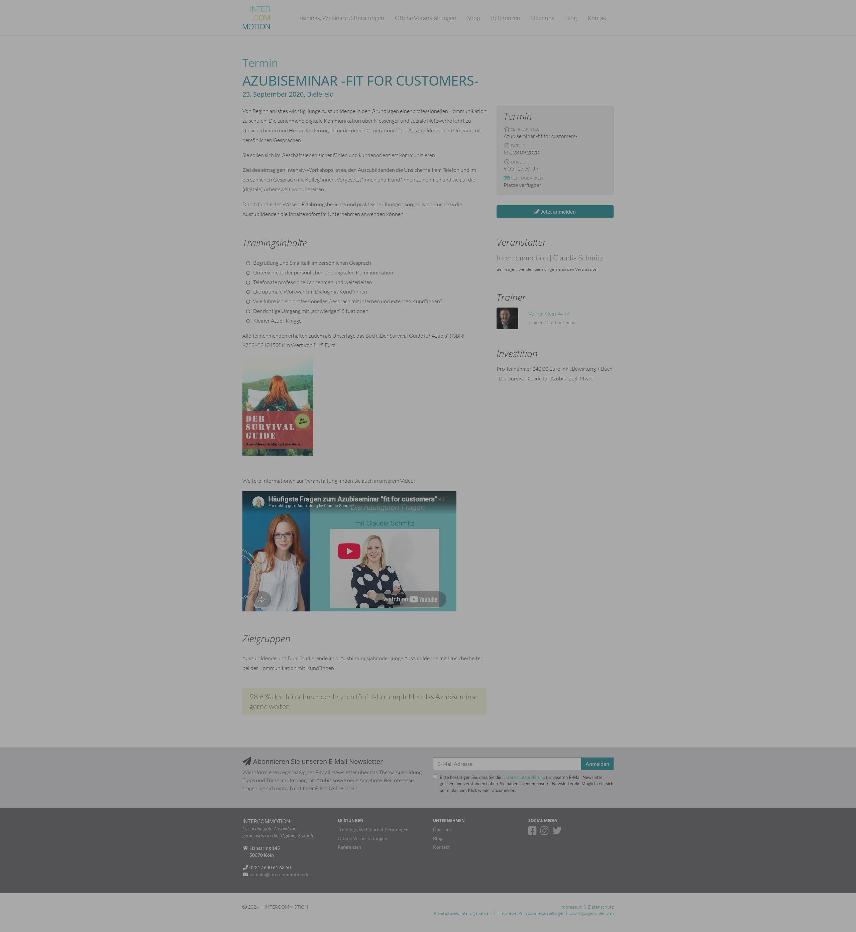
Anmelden (540, 99)
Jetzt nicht (505, 99)
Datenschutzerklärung (523, 54)
